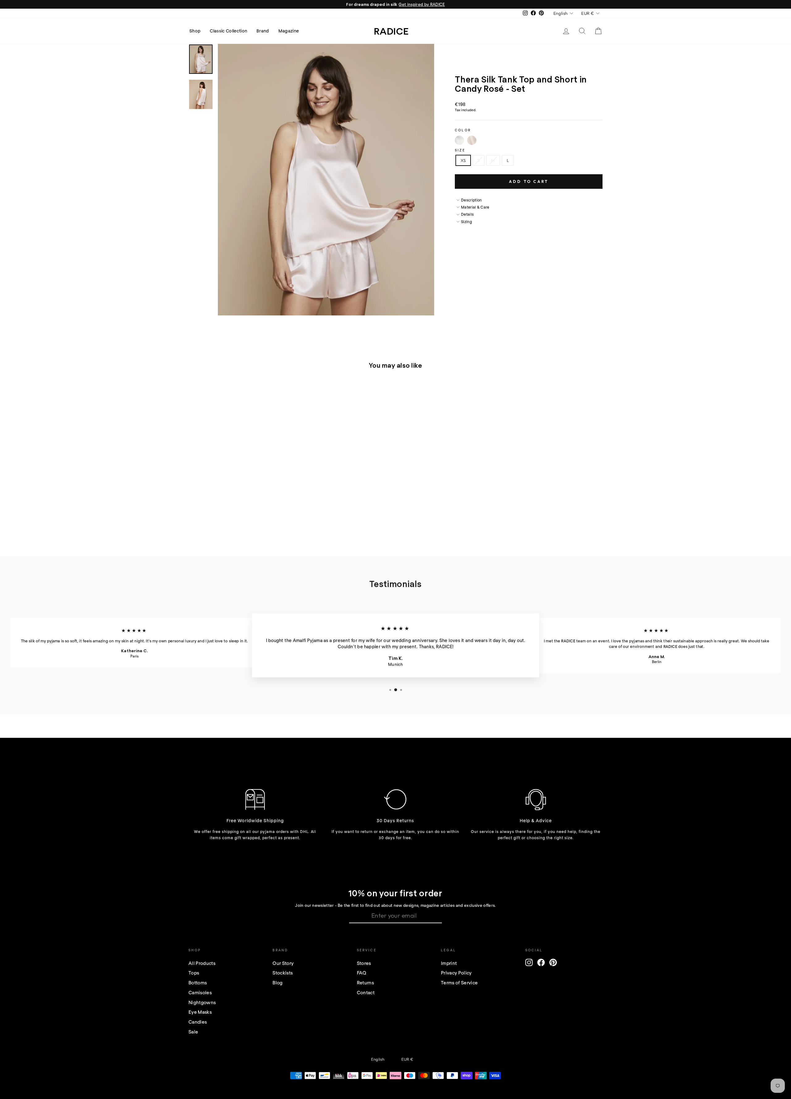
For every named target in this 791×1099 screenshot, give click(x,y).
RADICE (391, 30)
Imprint (449, 963)
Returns (365, 982)
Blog (277, 982)
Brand (262, 30)
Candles (197, 1022)
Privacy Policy (456, 972)
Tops (193, 972)
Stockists (283, 972)
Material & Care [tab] (475, 207)
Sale (193, 1031)
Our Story (283, 963)
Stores (364, 963)
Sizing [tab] (466, 221)
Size (460, 150)
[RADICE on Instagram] (529, 962)
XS (463, 160)
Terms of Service (459, 982)
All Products (201, 963)
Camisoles (200, 992)
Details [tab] (467, 214)
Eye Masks (200, 1012)
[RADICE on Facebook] (541, 962)
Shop (195, 30)
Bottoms (197, 982)
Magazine (288, 30)
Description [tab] (471, 200)
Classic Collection (228, 30)
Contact (365, 992)
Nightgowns (202, 1002)
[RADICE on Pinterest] (553, 962)
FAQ (361, 972)
